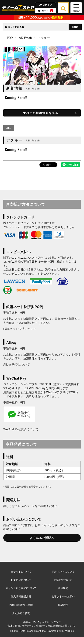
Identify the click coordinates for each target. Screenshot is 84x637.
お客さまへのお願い (63, 596)
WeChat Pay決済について (20, 429)
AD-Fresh (25, 37)
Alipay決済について (16, 364)
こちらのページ (25, 506)
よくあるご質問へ (42, 537)
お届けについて (63, 580)
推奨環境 (63, 604)
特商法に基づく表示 (21, 604)
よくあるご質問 (21, 613)
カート (47, 10)
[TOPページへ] (18, 7)
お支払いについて (21, 580)
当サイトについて (21, 571)
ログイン (47, 4)
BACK (75, 26)
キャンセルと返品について (21, 588)
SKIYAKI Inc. (67, 631)
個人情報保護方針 (21, 596)
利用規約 (63, 588)
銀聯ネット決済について (20, 328)
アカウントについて (63, 571)
